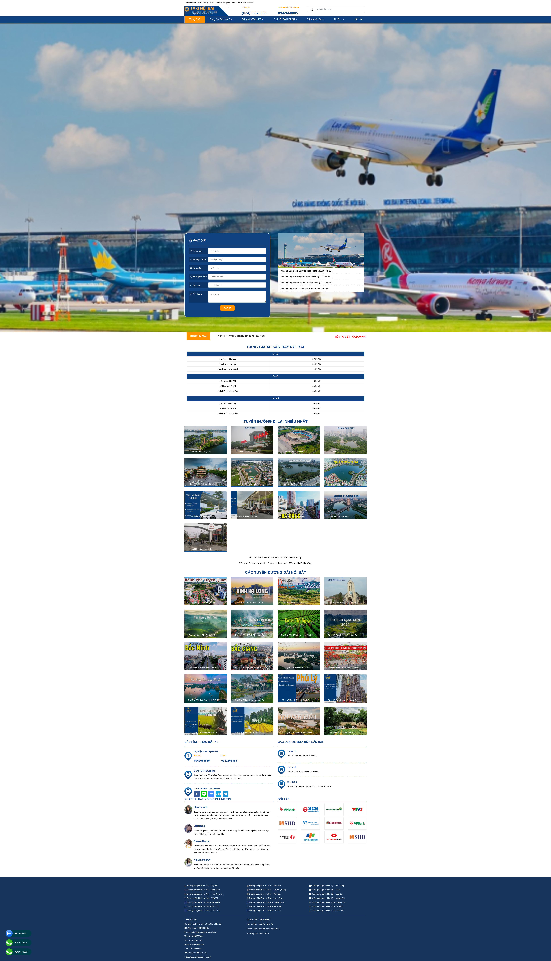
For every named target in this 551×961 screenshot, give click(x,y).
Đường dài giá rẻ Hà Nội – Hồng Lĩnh (328, 902)
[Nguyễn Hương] (188, 843)
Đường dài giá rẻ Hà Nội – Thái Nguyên (204, 894)
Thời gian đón (199, 276)
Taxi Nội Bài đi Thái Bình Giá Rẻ (202, 732)
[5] (321, 251)
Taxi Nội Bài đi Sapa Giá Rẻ (295, 603)
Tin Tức (338, 19)
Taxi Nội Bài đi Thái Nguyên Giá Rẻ (297, 635)
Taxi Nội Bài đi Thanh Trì (201, 549)
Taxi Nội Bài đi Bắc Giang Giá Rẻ (250, 667)
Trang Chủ (194, 19)
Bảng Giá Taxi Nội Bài (221, 19)
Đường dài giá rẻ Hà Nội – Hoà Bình (203, 890)
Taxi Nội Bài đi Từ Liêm (247, 516)
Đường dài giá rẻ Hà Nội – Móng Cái (328, 898)
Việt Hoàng (199, 826)
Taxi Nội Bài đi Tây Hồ (201, 451)
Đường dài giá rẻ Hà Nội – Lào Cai (265, 910)
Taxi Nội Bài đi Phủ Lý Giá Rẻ (295, 700)
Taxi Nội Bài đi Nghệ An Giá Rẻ (343, 732)
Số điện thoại (199, 259)
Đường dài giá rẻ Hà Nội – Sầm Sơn (265, 906)
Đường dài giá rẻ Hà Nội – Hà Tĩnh (327, 906)
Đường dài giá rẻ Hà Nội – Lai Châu (327, 910)
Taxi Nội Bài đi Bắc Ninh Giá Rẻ (203, 667)
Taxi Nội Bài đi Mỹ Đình (294, 451)
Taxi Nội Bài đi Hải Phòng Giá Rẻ (343, 667)
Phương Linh (200, 807)
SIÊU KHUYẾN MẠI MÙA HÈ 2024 (236, 336)
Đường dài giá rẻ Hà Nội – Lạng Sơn (265, 898)
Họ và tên (197, 251)
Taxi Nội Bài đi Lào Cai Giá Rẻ (342, 603)
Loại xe (196, 285)
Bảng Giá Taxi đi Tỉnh (253, 19)
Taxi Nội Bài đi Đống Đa (341, 484)
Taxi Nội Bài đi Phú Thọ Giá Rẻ (203, 635)
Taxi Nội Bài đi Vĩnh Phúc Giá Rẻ (249, 635)
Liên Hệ (358, 19)
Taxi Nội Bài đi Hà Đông (294, 516)
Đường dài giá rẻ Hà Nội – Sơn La (326, 894)
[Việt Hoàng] (188, 828)
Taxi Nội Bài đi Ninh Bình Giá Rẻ (249, 732)
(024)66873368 (254, 13)
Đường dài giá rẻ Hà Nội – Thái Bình (203, 910)
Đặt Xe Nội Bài (314, 19)
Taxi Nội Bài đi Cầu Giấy (341, 451)
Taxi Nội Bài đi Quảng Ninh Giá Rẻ (203, 700)
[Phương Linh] (188, 809)
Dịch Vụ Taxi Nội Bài (284, 19)
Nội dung (197, 294)
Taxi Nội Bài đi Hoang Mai (341, 516)
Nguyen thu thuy (202, 860)
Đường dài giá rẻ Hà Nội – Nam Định (203, 902)
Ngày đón (197, 268)
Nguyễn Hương (201, 841)
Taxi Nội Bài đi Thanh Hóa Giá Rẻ (296, 732)
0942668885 (288, 13)
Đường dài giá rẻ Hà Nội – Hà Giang (327, 885)
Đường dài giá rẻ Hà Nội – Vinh (325, 890)
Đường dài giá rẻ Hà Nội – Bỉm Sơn (265, 885)
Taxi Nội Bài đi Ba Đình (247, 451)
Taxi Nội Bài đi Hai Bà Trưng (295, 484)
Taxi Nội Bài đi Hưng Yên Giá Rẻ (249, 700)
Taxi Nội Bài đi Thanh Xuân (202, 516)
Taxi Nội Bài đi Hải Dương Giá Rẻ (296, 667)
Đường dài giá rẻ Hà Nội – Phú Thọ (202, 906)
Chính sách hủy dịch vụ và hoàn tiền (263, 929)
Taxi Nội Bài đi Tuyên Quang (202, 603)
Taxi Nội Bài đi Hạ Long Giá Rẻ (249, 603)
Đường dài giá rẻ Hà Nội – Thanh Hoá (266, 902)
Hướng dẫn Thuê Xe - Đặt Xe (260, 924)
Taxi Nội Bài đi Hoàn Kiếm (201, 484)
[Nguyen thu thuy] (188, 862)
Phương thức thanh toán (258, 933)
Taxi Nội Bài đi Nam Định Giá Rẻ (343, 700)
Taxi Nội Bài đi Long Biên (248, 484)
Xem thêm (260, 336)
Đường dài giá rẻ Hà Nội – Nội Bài (202, 885)
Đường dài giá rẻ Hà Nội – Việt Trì (202, 898)
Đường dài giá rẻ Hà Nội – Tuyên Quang (267, 890)
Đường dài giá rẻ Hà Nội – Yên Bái (265, 894)
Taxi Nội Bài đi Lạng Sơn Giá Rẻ (342, 635)
